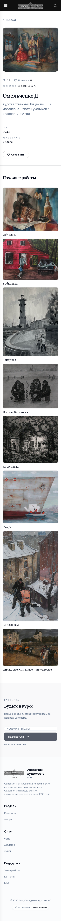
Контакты (9, 876)
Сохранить (18, 154)
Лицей (8, 851)
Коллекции (10, 813)
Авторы (8, 819)
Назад (11, 20)
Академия (9, 844)
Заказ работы (12, 870)
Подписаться (16, 736)
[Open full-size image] (30, 50)
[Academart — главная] (31, 5)
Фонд (7, 838)
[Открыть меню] (6, 5)
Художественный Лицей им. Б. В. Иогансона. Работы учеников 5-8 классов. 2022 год (28, 109)
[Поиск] (55, 5)
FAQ (6, 882)
